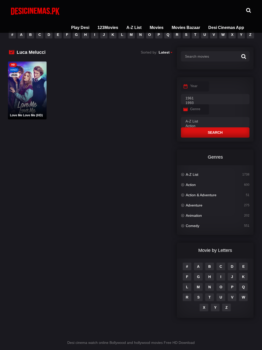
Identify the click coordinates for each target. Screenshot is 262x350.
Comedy (192, 226)
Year (194, 86)
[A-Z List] (215, 121)
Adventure (194, 205)
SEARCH (215, 132)
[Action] (215, 126)
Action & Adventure (201, 195)
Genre (195, 109)
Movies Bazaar (186, 27)
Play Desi (80, 27)
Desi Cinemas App (226, 27)
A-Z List (133, 27)
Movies (156, 27)
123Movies (107, 27)
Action (191, 185)
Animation (194, 215)
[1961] (215, 98)
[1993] (215, 103)
